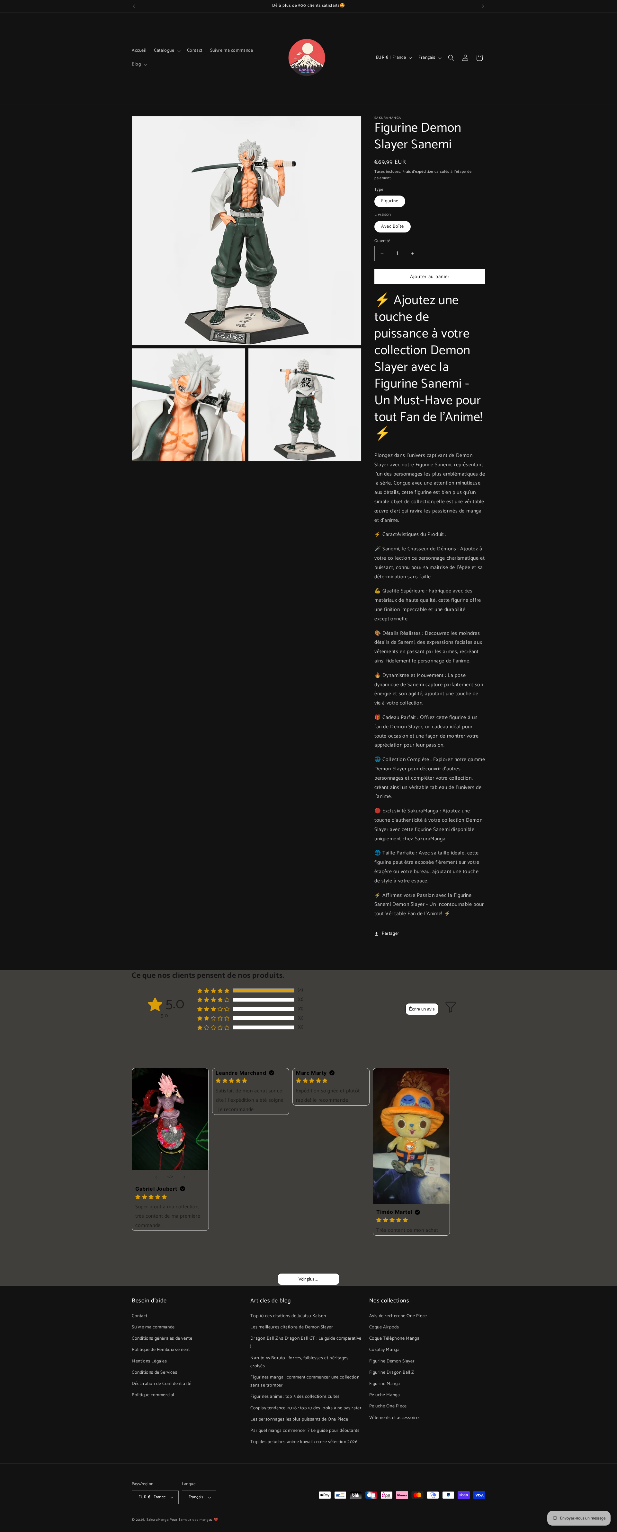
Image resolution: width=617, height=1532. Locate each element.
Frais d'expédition (417, 172)
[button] (166, 50)
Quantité (382, 241)
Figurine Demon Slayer (392, 1361)
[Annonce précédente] (134, 6)
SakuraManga (158, 1520)
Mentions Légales (149, 1361)
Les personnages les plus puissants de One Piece (299, 1419)
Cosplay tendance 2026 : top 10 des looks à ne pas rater (306, 1408)
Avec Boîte (392, 226)
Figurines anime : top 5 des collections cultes (295, 1396)
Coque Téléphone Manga (394, 1338)
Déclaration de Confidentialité (162, 1383)
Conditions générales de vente (162, 1338)
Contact (139, 1315)
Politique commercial (153, 1394)
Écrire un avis (422, 1009)
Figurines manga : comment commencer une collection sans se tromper (304, 1381)
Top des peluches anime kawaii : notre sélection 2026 (303, 1441)
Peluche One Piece (388, 1406)
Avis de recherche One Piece (398, 1315)
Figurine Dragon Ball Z (391, 1372)
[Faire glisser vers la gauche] (156, 1177)
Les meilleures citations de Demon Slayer (291, 1327)
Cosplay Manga (384, 1349)
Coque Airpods (384, 1327)
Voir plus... (308, 1279)
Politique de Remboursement (161, 1349)
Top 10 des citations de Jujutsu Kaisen (288, 1315)
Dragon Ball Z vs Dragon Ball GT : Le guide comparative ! (305, 1342)
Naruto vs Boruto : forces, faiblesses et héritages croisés (299, 1362)
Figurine (389, 201)
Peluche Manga (384, 1394)
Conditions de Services (154, 1372)
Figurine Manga (384, 1383)
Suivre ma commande (153, 1327)
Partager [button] (390, 933)
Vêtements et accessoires (395, 1417)
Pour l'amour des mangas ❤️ (194, 1520)
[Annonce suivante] (483, 6)
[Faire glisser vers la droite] (184, 1177)
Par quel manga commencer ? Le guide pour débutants (304, 1430)
